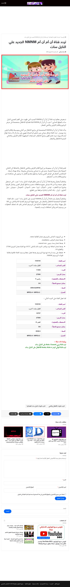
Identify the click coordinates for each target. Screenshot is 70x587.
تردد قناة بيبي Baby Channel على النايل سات (50, 344)
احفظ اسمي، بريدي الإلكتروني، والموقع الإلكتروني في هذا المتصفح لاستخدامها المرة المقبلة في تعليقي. (41, 494)
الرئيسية (63, 37)
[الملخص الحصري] (35, 3)
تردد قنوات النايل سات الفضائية (36, 406)
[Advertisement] (35, 20)
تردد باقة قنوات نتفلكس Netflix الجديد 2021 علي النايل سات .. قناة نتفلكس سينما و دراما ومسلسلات (14, 440)
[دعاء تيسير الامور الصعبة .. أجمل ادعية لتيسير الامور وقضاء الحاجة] (29, 540)
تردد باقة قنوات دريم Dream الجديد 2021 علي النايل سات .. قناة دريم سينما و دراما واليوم (35, 440)
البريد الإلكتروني (62, 487)
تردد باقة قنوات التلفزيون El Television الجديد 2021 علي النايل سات (57, 441)
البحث (64, 508)
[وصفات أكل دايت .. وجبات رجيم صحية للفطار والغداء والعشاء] (29, 527)
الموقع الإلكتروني (30, 487)
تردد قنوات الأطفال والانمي (56, 406)
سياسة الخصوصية (44, 584)
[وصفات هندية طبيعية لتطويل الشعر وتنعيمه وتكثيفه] (29, 534)
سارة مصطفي (62, 52)
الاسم (64, 480)
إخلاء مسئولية (35, 584)
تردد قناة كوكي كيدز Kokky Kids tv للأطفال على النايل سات (45, 347)
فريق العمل (57, 584)
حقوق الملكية (28, 584)
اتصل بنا (51, 584)
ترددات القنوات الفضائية (54, 37)
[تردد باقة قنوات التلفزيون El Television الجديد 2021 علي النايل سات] (56, 432)
